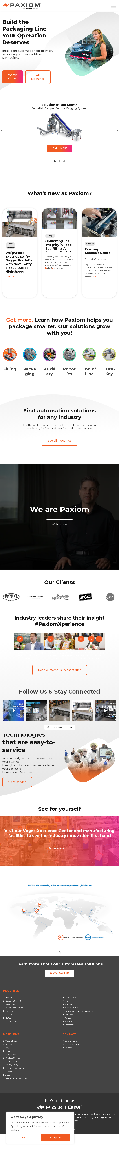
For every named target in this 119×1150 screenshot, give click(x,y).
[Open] (13, 710)
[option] (59, 130)
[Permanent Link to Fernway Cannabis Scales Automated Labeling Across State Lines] (99, 222)
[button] (1, 130)
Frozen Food (70, 997)
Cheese (8, 1014)
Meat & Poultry (71, 1008)
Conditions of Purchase (15, 1068)
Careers (68, 1047)
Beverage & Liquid (13, 1004)
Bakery (8, 997)
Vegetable (69, 1025)
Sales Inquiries (71, 1041)
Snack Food (70, 1021)
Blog (7, 1047)
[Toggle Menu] (113, 7)
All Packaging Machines (16, 1078)
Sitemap (9, 1071)
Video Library (11, 1041)
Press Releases (11, 1054)
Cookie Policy (11, 1061)
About (8, 1075)
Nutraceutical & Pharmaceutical (79, 1011)
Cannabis (9, 1011)
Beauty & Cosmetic (13, 1001)
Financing (9, 1051)
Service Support (72, 1044)
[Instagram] (22, 719)
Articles (8, 1044)
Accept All (55, 1137)
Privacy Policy (11, 1065)
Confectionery (11, 1021)
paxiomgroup (13, 702)
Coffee (8, 1018)
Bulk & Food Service (14, 1008)
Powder (68, 1018)
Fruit (67, 1001)
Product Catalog (12, 1058)
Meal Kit (68, 1004)
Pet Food (69, 1014)
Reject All (25, 1137)
